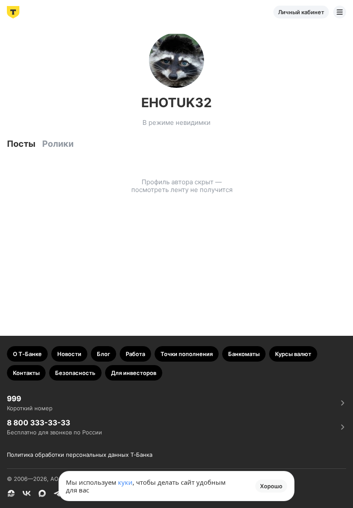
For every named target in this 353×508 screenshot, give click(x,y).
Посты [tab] (21, 144)
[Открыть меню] (339, 12)
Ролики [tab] (58, 144)
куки (125, 482)
